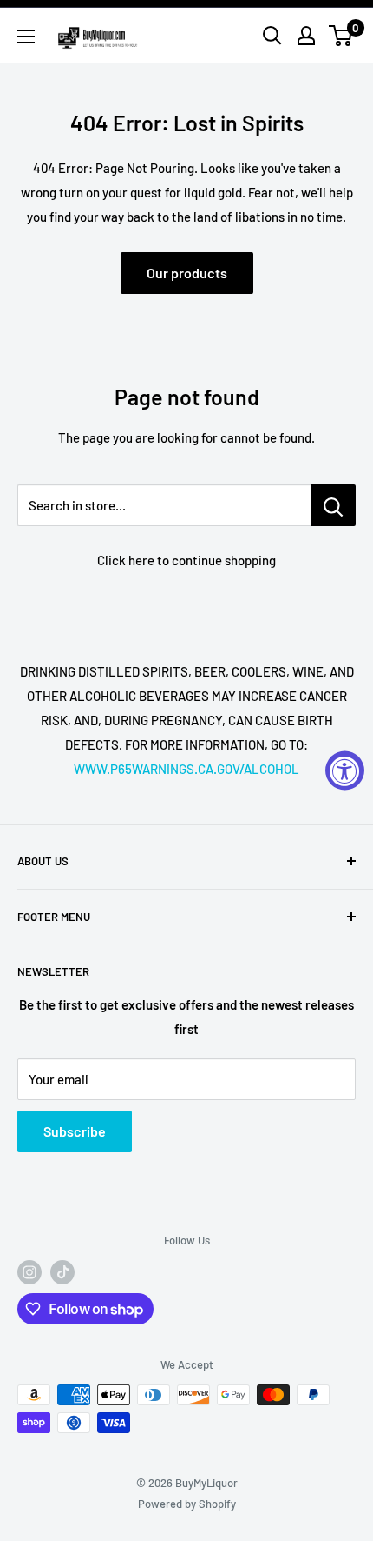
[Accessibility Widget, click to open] (344, 771)
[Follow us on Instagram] (29, 1272)
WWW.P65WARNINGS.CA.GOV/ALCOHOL (186, 769)
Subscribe (74, 1131)
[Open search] (272, 35)
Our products (187, 272)
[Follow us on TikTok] (62, 1272)
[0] (341, 35)
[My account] (306, 35)
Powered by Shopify (187, 1504)
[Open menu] (26, 36)
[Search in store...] (333, 505)
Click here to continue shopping (186, 560)
